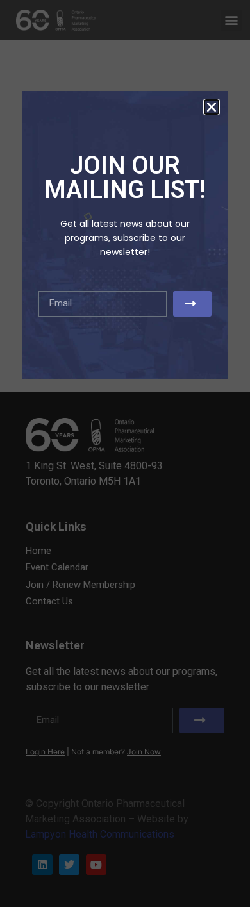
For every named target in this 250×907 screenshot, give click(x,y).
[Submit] (192, 304)
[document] (125, 453)
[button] (211, 107)
